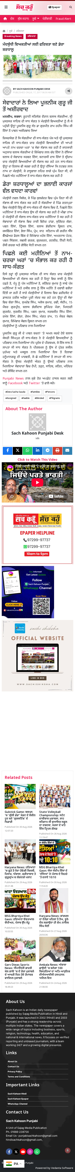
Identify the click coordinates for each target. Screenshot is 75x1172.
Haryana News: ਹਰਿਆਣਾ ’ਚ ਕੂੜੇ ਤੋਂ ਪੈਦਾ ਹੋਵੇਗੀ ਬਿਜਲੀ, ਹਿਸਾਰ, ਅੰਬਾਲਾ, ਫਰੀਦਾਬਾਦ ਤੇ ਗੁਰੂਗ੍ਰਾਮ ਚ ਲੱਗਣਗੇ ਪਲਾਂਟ (20, 873)
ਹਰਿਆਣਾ (20, 31)
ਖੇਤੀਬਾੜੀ (47, 19)
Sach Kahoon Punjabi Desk (37, 433)
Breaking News (13, 36)
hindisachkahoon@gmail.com (24, 1139)
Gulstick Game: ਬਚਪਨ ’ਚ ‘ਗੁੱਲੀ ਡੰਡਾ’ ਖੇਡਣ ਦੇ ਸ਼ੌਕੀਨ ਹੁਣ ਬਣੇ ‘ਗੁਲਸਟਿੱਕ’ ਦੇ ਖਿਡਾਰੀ (20, 817)
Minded (40, 398)
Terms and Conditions (19, 1076)
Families (36, 392)
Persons (51, 392)
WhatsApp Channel (17, 1103)
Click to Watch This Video (37, 460)
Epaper (55, 7)
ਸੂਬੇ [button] (34, 19)
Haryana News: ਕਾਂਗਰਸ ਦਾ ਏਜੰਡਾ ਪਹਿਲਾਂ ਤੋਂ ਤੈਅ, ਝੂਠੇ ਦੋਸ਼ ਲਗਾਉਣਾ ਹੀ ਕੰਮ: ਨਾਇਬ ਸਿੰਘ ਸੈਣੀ (54, 921)
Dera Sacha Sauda (16, 392)
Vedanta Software (62, 1168)
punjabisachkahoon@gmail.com (37, 1135)
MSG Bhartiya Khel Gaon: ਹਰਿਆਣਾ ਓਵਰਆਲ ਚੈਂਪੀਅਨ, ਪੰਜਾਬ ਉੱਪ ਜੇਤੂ (19, 919)
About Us (12, 1061)
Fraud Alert (63, 19)
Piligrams (55, 398)
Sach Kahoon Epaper (18, 1098)
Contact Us (13, 1066)
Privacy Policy (15, 1071)
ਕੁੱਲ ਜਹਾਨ (23, 19)
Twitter (34, 383)
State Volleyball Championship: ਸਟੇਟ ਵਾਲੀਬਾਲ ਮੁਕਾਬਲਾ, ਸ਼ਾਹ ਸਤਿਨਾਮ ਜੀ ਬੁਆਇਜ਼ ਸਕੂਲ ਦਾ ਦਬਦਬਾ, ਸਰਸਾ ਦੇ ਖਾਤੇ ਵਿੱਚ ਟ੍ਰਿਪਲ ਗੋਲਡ (53, 820)
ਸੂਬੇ (10, 31)
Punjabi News (13, 379)
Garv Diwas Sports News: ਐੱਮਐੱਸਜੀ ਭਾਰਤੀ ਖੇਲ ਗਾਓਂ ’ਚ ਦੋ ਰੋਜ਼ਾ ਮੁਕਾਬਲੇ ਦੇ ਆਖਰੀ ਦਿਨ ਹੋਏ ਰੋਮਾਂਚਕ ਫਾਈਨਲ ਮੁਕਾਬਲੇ (19, 971)
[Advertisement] (37, 731)
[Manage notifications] (67, 1150)
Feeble (26, 398)
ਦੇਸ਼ (12, 19)
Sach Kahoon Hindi (17, 1093)
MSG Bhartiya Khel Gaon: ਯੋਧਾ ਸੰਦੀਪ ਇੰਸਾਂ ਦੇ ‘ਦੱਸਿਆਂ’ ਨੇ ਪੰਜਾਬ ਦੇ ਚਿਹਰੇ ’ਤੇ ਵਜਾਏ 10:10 (53, 873)
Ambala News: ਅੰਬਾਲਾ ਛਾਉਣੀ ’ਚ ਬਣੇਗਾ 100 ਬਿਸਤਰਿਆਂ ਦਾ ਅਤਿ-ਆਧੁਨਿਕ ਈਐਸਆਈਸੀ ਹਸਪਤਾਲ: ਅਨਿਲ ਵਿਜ (54, 971)
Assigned (11, 398)
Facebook (15, 383)
